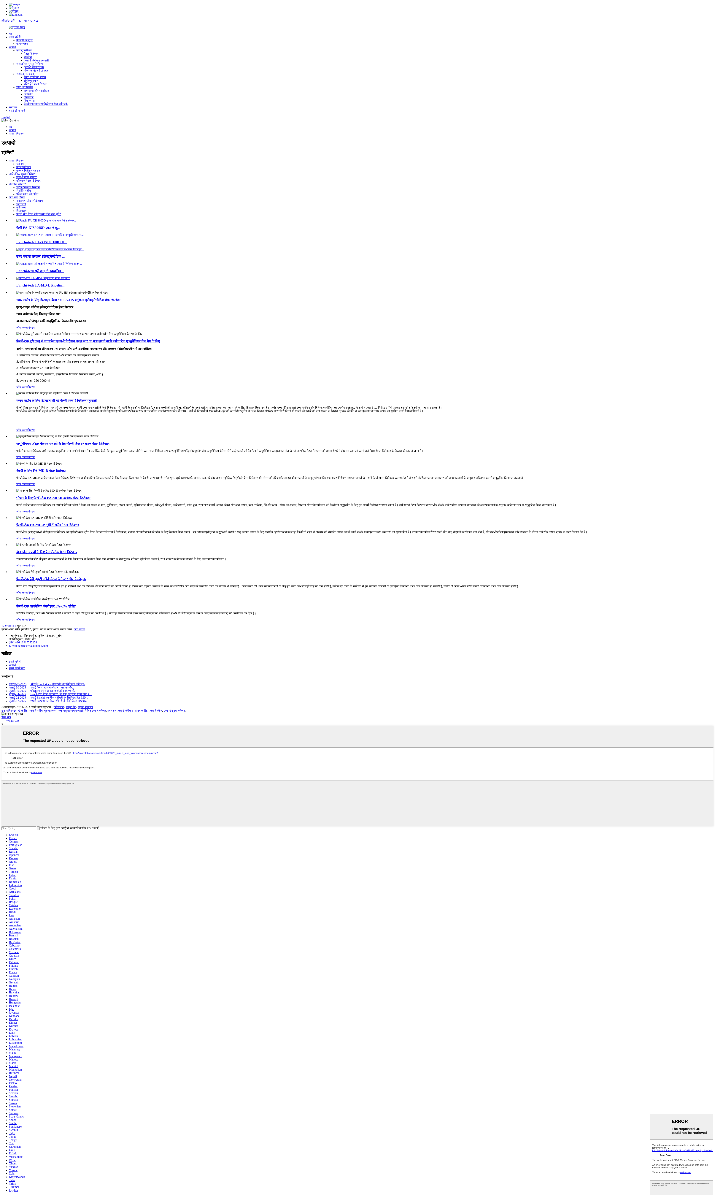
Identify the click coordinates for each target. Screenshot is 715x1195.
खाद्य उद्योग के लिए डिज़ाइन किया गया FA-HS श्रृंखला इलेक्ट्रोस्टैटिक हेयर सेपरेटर (68, 300)
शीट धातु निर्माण (24, 87)
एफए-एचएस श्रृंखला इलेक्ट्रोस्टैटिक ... (40, 256)
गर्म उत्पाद (59, 707)
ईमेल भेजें (6, 717)
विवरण (31, 327)
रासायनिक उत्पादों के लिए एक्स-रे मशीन (22, 710)
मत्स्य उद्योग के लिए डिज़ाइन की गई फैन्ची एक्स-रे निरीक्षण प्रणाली (56, 401)
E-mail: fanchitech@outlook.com (28, 645)
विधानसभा (29, 100)
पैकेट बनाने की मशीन (35, 77)
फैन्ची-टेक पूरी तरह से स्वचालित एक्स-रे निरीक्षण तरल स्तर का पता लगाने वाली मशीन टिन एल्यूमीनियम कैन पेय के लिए (88, 341)
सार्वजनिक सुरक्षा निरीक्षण (29, 63)
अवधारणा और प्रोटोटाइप (37, 90)
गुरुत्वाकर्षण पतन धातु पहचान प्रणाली (64, 710)
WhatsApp (12, 720)
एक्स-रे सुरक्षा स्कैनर (174, 710)
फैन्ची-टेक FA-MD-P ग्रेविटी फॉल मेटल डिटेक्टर (47, 525)
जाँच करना (22, 327)
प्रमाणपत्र (22, 43)
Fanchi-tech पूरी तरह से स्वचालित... (40, 271)
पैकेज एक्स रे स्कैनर (95, 710)
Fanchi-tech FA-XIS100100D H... (41, 242)
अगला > (8, 626)
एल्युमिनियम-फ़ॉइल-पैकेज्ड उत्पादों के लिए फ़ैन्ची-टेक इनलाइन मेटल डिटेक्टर (62, 444)
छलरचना (28, 94)
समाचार (13, 107)
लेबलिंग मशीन (31, 80)
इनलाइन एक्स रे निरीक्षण (120, 710)
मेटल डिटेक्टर (31, 53)
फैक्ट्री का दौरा (24, 40)
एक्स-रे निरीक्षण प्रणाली (36, 60)
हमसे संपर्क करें (17, 110)
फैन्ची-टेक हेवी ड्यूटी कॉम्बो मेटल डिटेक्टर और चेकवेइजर (51, 579)
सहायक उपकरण (25, 73)
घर (10, 33)
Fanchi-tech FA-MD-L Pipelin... (40, 285)
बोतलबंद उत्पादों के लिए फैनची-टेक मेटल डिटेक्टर (46, 552)
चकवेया (28, 57)
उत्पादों (12, 47)
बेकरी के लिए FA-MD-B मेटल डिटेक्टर (41, 471)
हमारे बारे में (14, 37)
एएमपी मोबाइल (85, 707)
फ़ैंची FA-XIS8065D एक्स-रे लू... (38, 228)
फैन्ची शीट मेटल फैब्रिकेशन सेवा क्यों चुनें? (46, 104)
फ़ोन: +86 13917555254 (23, 642)
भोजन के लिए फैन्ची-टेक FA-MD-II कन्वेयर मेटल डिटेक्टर (53, 498)
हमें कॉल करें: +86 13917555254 (19, 21)
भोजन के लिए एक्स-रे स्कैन (148, 710)
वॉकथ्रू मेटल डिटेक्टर (36, 70)
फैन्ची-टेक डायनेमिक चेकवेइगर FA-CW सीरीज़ (46, 606)
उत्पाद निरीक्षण (24, 50)
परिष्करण (29, 97)
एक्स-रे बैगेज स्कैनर (34, 67)
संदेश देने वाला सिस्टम (35, 84)
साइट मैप (71, 707)
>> (15, 626)
